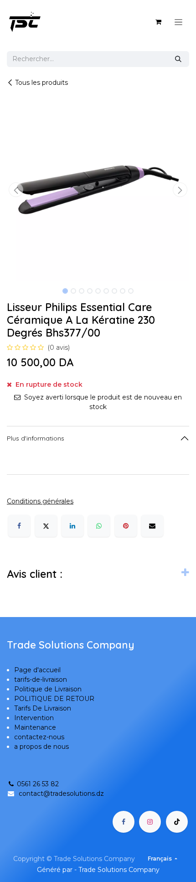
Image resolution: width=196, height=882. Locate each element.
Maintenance (35, 727)
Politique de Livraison (48, 689)
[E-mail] (152, 526)
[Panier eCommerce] (158, 22)
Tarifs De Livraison (42, 708)
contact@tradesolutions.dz (61, 793)
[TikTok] (177, 822)
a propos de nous (41, 746)
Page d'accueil (37, 670)
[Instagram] (150, 822)
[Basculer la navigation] (178, 22)
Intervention (34, 718)
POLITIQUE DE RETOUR (54, 699)
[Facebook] (19, 526)
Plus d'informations (35, 438)
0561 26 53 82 (38, 784)
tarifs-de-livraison (40, 679)
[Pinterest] (126, 526)
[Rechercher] (178, 59)
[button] (16, 189)
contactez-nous (39, 737)
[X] (46, 526)
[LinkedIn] (72, 526)
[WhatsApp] (99, 526)
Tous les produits (41, 82)
